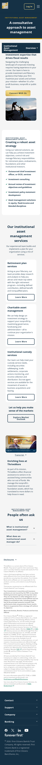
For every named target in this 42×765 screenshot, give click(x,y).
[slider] (21, 451)
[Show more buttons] (34, 451)
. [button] (19, 754)
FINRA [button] (29, 629)
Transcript (19, 455)
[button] (6, 730)
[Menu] (38, 6)
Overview (31, 48)
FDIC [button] (19, 649)
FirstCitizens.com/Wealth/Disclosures (16, 679)
